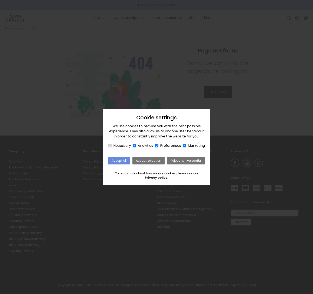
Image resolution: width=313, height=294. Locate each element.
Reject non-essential (186, 160)
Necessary (122, 145)
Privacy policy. (156, 177)
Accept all (119, 160)
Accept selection (148, 160)
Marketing (196, 145)
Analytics (145, 145)
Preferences (170, 145)
